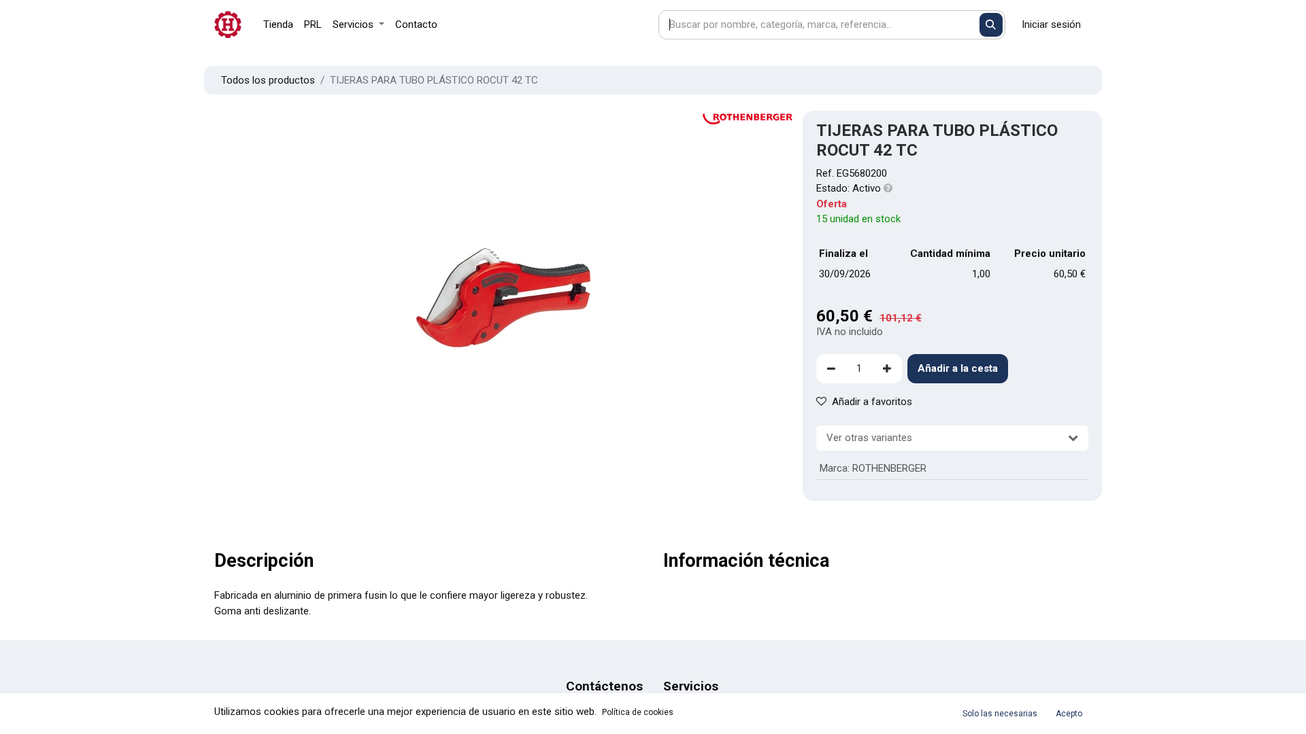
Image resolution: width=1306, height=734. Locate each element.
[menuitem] (278, 25)
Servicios (690, 686)
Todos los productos (268, 80)
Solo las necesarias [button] (999, 713)
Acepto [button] (1069, 713)
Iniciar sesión (1051, 24)
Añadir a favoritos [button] (872, 402)
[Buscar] (991, 25)
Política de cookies (637, 712)
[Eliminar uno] (831, 368)
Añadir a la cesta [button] (958, 368)
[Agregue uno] (887, 368)
